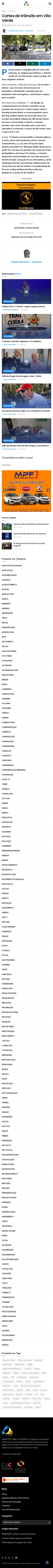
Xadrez (5, 1345)
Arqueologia (8, 632)
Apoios (5, 623)
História (6, 979)
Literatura (7, 1050)
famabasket (21, 1377)
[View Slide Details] (26, 491)
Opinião (5, 1102)
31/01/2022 (18, 549)
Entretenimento (10, 865)
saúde (46, 1399)
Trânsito (6, 1292)
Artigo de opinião (25, 1360)
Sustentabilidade (10, 1259)
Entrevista (7, 870)
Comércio (6, 732)
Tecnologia (7, 1269)
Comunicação (8, 736)
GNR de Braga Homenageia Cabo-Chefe (21, 376)
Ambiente (6, 603)
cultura (37, 1369)
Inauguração (8, 998)
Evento (5, 898)
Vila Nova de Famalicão (12, 1407)
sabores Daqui (8, 1212)
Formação (6, 931)
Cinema (5, 718)
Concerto (6, 755)
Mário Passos (8, 1390)
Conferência (8, 765)
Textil (5, 1283)
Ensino (5, 860)
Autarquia (7, 665)
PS (36, 1394)
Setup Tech (16, 1454)
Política (6, 1126)
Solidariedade (8, 1254)
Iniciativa (6, 1017)
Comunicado (8, 741)
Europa (5, 893)
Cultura (6, 798)
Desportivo (7, 822)
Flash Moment (9, 927)
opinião (44, 1390)
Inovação (6, 1022)
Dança (5, 808)
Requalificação (9, 1197)
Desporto (6, 827)
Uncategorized (9, 1311)
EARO (44, 1373)
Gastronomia (8, 960)
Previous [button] (5, 490)
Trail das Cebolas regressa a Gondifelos (21, 341)
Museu (5, 1069)
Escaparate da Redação (13, 879)
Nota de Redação (10, 1093)
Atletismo (8, 336)
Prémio (5, 1136)
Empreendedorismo (11, 850)
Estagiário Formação (11, 310)
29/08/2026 (24, 310)
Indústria (6, 1003)
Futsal (5, 955)
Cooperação (7, 774)
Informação (7, 1007)
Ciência (5, 713)
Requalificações (36, 214)
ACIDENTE (6, 580)
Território (7, 1278)
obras (35, 1390)
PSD (42, 1394)
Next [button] (48, 490)
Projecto (6, 1145)
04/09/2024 (41, 31)
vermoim (36, 1403)
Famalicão (34, 1377)
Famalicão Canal (13, 1563)
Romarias (6, 1202)
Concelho (6, 751)
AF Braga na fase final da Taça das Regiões (29, 544)
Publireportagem (10, 1155)
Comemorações (9, 727)
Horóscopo (7, 988)
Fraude (5, 936)
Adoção (5, 589)
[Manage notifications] (47, 1563)
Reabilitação (8, 1164)
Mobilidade (7, 1064)
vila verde (28, 1407)
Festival (6, 922)
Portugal (29, 1394)
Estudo (5, 889)
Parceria (6, 1107)
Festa (4, 917)
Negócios (6, 1088)
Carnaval (6, 698)
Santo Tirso (36, 1399)
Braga (30, 1364)
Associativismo (9, 651)
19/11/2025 (18, 527)
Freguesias (7, 941)
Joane (28, 1382)
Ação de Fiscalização (12, 565)
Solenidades (8, 1250)
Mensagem (7, 1055)
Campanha (6, 689)
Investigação (8, 1031)
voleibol (6, 1330)
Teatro (5, 1264)
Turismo (6, 1302)
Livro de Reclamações (11, 1509)
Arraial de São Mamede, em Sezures (30, 533)
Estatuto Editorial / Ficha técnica (15, 1498)
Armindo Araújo (9, 1360)
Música (5, 1074)
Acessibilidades (9, 575)
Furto (5, 946)
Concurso (6, 760)
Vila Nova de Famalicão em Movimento (31, 524)
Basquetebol (8, 675)
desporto (6, 1373)
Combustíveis (8, 722)
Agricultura (8, 594)
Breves (5, 679)
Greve (4, 969)
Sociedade (6, 1245)
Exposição (6, 903)
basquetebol (19, 1364)
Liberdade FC (39, 1382)
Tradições (7, 1288)
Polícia (5, 1121)
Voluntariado (8, 1335)
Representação (9, 1193)
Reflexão (6, 1183)
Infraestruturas (10, 1012)
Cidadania (6, 708)
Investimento (8, 1036)
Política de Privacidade (11, 1502)
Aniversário (7, 613)
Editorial (6, 836)
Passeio (5, 1112)
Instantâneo (8, 1026)
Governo (6, 965)
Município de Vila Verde (17, 214)
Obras (5, 1098)
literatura (6, 1386)
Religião (5, 1188)
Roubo (5, 1207)
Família (5, 912)
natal (28, 1390)
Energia (5, 855)
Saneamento (8, 1216)
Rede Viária (7, 1178)
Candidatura (8, 694)
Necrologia (7, 1083)
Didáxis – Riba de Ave (30, 1373)
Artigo (5, 646)
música (20, 1390)
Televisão (6, 1273)
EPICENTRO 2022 (9, 874)
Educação (6, 841)
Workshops (7, 1340)
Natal (4, 1079)
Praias (5, 1131)
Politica (19, 1394)
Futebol (6, 950)
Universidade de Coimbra (20, 1403)
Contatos (6, 1505)
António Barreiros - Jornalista (21, 31)
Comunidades (8, 746)
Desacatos (7, 817)
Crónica (5, 789)
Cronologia (7, 794)
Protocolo (7, 1150)
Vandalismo (7, 1321)
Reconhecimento (10, 1174)
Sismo (4, 1235)
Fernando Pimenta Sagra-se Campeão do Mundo (26, 410)
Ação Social (7, 570)
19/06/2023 (18, 537)
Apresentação (8, 627)
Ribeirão (26, 1399)
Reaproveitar (8, 1169)
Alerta (5, 599)
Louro (15, 1386)
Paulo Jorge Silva (10, 345)
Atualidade (11, 11)
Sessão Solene (8, 1231)
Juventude (7, 1045)
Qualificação (8, 1159)
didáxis (16, 1373)
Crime (4, 784)
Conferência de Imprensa (13, 770)
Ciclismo (6, 703)
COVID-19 (6, 779)
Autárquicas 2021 (10, 670)
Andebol (6, 608)
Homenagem (7, 984)
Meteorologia (8, 1060)
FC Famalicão (8, 1382)
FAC (12, 1377)
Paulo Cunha (8, 1394)
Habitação (7, 974)
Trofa (5, 1403)
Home (4, 11)
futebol (19, 1382)
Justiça (5, 1041)
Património (7, 1117)
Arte (4, 637)
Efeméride (6, 846)
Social (5, 1240)
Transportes (8, 1297)
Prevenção (7, 1140)
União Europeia (9, 1316)
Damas (5, 803)
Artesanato (7, 641)
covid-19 (28, 1369)
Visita (4, 1326)
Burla (4, 684)
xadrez (38, 1407)
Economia (6, 832)
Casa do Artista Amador (12, 1369)
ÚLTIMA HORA (7, 1307)
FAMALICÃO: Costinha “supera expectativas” (24, 306)
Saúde (5, 1221)
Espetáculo (7, 884)
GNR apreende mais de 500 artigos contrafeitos (25, 445)
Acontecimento (9, 584)
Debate (5, 813)
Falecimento (8, 908)
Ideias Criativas (9, 993)
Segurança (7, 1226)
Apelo (4, 618)
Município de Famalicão (30, 1386)
